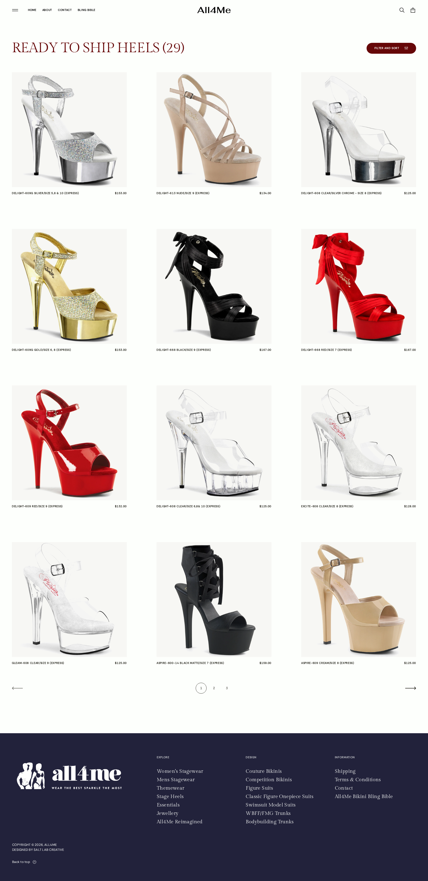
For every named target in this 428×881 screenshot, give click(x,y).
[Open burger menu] (15, 10)
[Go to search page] (402, 10)
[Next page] (410, 688)
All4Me (214, 10)
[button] (412, 10)
